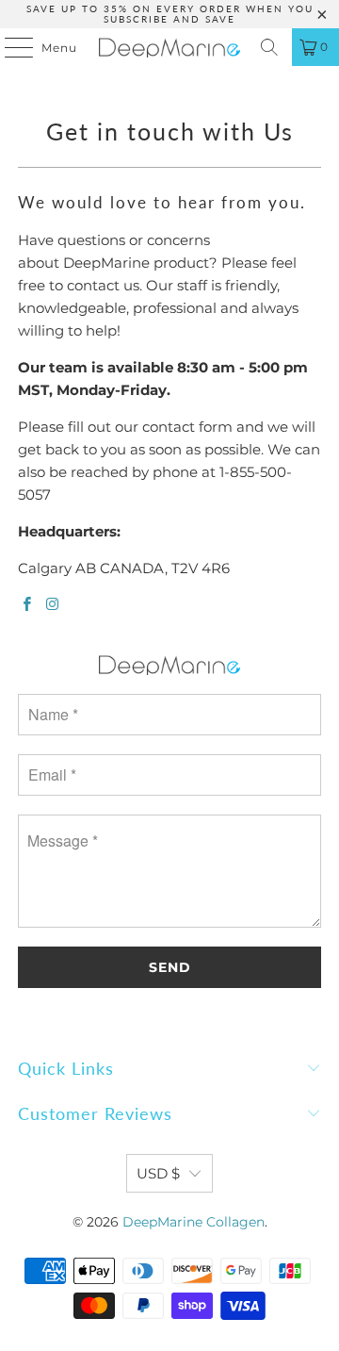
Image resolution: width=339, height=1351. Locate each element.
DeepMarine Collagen (193, 1221)
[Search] (269, 47)
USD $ (158, 1173)
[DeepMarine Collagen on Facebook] (27, 605)
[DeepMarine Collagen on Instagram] (51, 605)
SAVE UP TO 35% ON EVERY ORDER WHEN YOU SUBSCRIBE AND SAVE (170, 14)
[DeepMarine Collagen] (169, 47)
